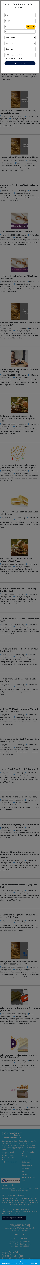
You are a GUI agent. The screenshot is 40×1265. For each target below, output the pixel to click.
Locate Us (6, 1263)
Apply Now (20, 1263)
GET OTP (30, 27)
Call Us (34, 1263)
